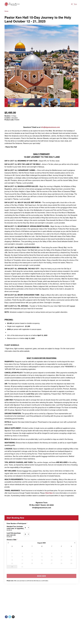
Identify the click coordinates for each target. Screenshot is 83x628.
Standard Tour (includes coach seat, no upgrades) (15, 528)
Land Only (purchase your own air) (14, 534)
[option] (14, 102)
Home (6, 11)
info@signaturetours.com (50, 127)
